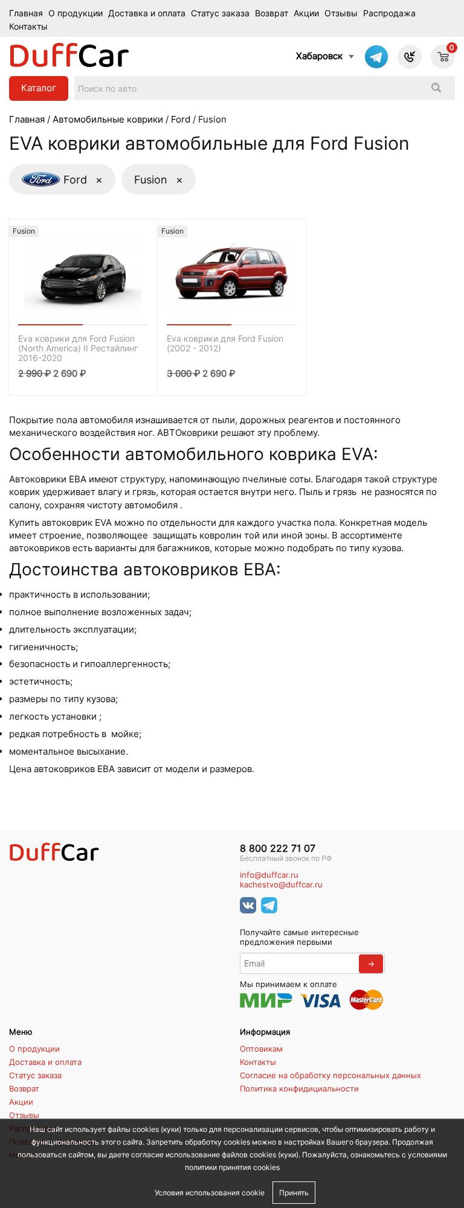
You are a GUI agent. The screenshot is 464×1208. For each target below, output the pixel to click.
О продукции (75, 13)
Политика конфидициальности (299, 1088)
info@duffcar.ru (269, 875)
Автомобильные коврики (108, 119)
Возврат (271, 13)
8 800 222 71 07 (277, 848)
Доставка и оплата (146, 13)
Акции (306, 13)
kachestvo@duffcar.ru (281, 884)
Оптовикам (261, 1048)
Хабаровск (319, 56)
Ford (180, 119)
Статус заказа (220, 13)
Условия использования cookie (210, 1192)
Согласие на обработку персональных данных (330, 1075)
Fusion (158, 179)
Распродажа (389, 13)
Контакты (28, 26)
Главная (26, 13)
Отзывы (341, 13)
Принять (294, 1192)
